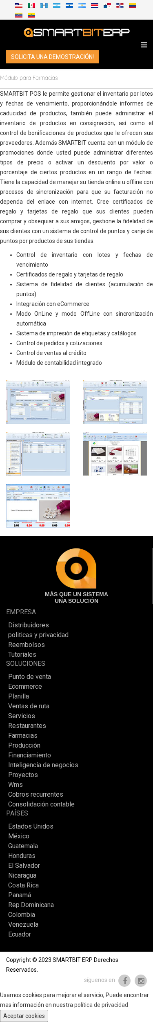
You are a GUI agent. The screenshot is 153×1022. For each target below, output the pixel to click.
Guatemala (23, 846)
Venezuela (23, 924)
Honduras (21, 856)
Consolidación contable (41, 804)
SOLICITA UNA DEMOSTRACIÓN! (52, 57)
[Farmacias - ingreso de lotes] (115, 402)
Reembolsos (26, 645)
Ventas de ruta (28, 706)
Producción (24, 745)
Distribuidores (28, 625)
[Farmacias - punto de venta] (38, 506)
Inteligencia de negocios (43, 765)
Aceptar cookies (24, 1016)
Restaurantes (27, 726)
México (18, 836)
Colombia (21, 915)
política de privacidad (101, 1005)
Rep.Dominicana (31, 905)
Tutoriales (22, 654)
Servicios (21, 716)
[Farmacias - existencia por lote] (38, 454)
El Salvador (24, 866)
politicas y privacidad (38, 635)
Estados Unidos (30, 826)
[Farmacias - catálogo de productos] (115, 454)
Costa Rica (23, 885)
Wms (15, 785)
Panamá (19, 895)
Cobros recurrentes (35, 794)
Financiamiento (29, 755)
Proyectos (23, 775)
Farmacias (23, 735)
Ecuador (19, 934)
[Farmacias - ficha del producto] (38, 402)
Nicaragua (22, 875)
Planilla (18, 696)
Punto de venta (29, 677)
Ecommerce (25, 686)
